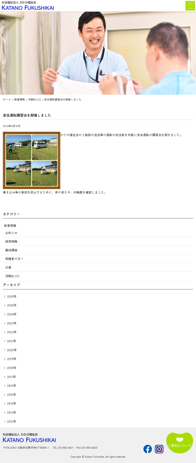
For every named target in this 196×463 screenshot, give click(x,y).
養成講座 (11, 250)
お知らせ (11, 232)
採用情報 (11, 241)
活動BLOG (12, 276)
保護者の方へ (14, 258)
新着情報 (10, 225)
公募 (8, 267)
